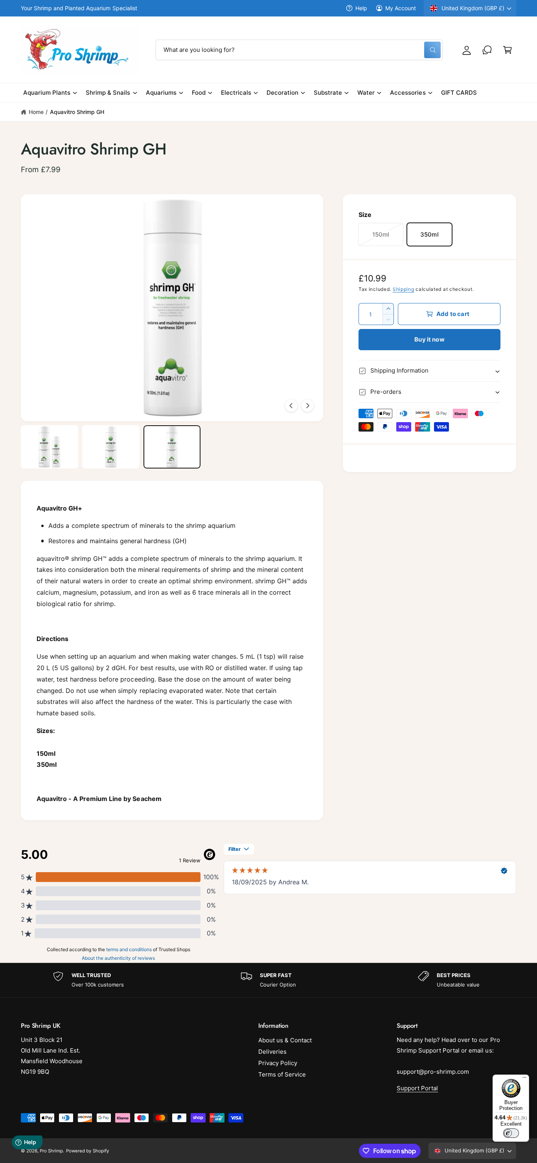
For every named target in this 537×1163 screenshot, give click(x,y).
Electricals (236, 92)
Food (199, 92)
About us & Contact (285, 1040)
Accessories (407, 92)
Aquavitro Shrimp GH (77, 111)
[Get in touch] (487, 50)
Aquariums (161, 92)
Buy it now (429, 339)
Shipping (403, 289)
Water (366, 92)
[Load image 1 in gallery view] (49, 447)
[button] (507, 50)
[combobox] (299, 50)
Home (36, 111)
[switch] (511, 1133)
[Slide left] (291, 405)
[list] (268, 980)
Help (361, 8)
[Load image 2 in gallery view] (111, 447)
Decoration (282, 92)
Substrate (328, 92)
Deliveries (272, 1051)
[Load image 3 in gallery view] (172, 447)
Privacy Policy (277, 1063)
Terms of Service (282, 1074)
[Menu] (524, 1079)
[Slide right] (307, 405)
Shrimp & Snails (108, 92)
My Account (400, 8)
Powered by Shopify (87, 1151)
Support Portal (417, 1088)
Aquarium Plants (46, 92)
